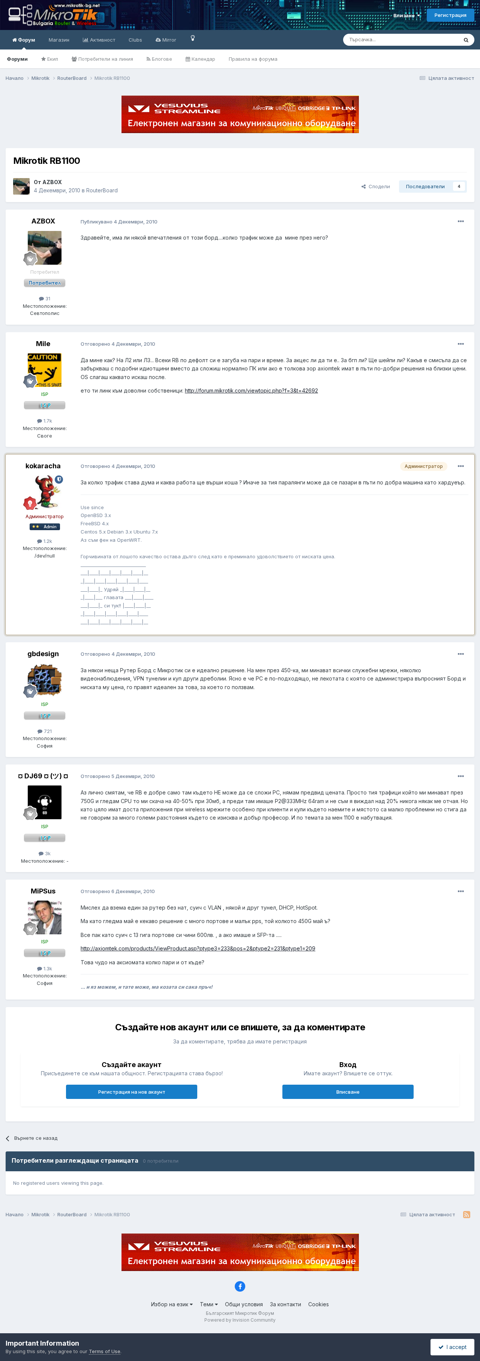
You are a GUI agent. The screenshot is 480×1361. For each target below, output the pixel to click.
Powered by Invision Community (240, 1320)
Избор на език (170, 1304)
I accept (455, 1347)
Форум (26, 40)
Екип (52, 59)
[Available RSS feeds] (466, 1215)
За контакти (285, 1304)
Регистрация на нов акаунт (131, 1092)
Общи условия (244, 1304)
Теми (207, 1304)
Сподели (378, 186)
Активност (101, 40)
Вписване (348, 1092)
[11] (193, 37)
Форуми (17, 59)
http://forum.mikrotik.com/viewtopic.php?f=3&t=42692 (251, 390)
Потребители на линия (105, 59)
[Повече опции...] (460, 221)
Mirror (168, 40)
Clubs (135, 40)
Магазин (59, 40)
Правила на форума (253, 59)
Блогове (161, 59)
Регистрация (450, 15)
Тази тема (437, 39)
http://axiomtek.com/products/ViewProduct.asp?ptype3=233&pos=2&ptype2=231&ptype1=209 (198, 948)
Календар (202, 59)
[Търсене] (466, 40)
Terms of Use (104, 1351)
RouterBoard (102, 190)
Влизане (405, 15)
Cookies (318, 1304)
